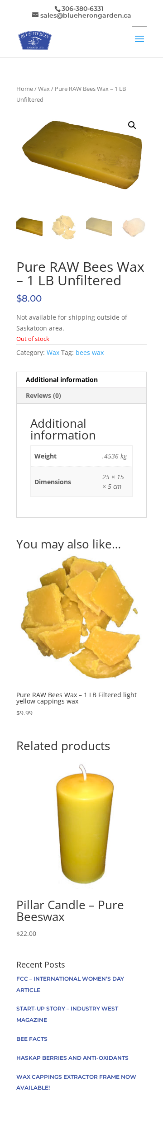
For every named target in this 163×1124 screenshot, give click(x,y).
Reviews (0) (43, 395)
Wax (44, 89)
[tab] (81, 380)
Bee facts (32, 1038)
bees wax (90, 352)
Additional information (62, 379)
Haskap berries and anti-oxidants (72, 1057)
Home (24, 89)
